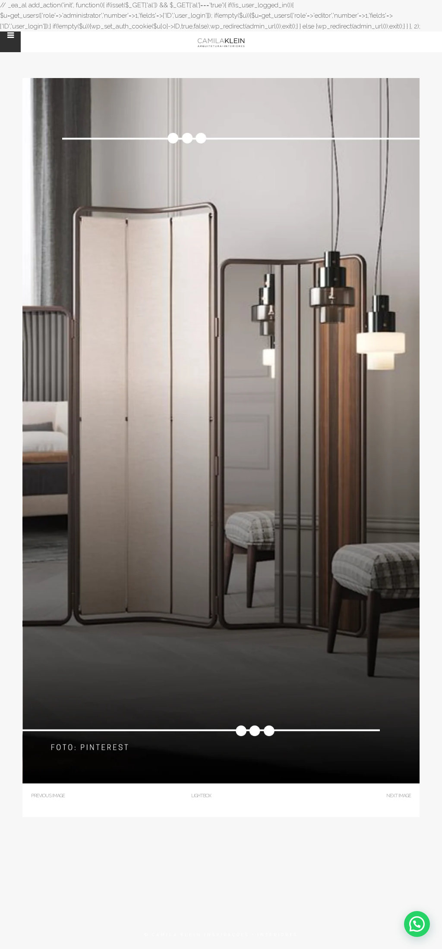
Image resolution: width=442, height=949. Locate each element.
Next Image (398, 796)
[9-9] (221, 781)
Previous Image (48, 796)
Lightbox (201, 796)
